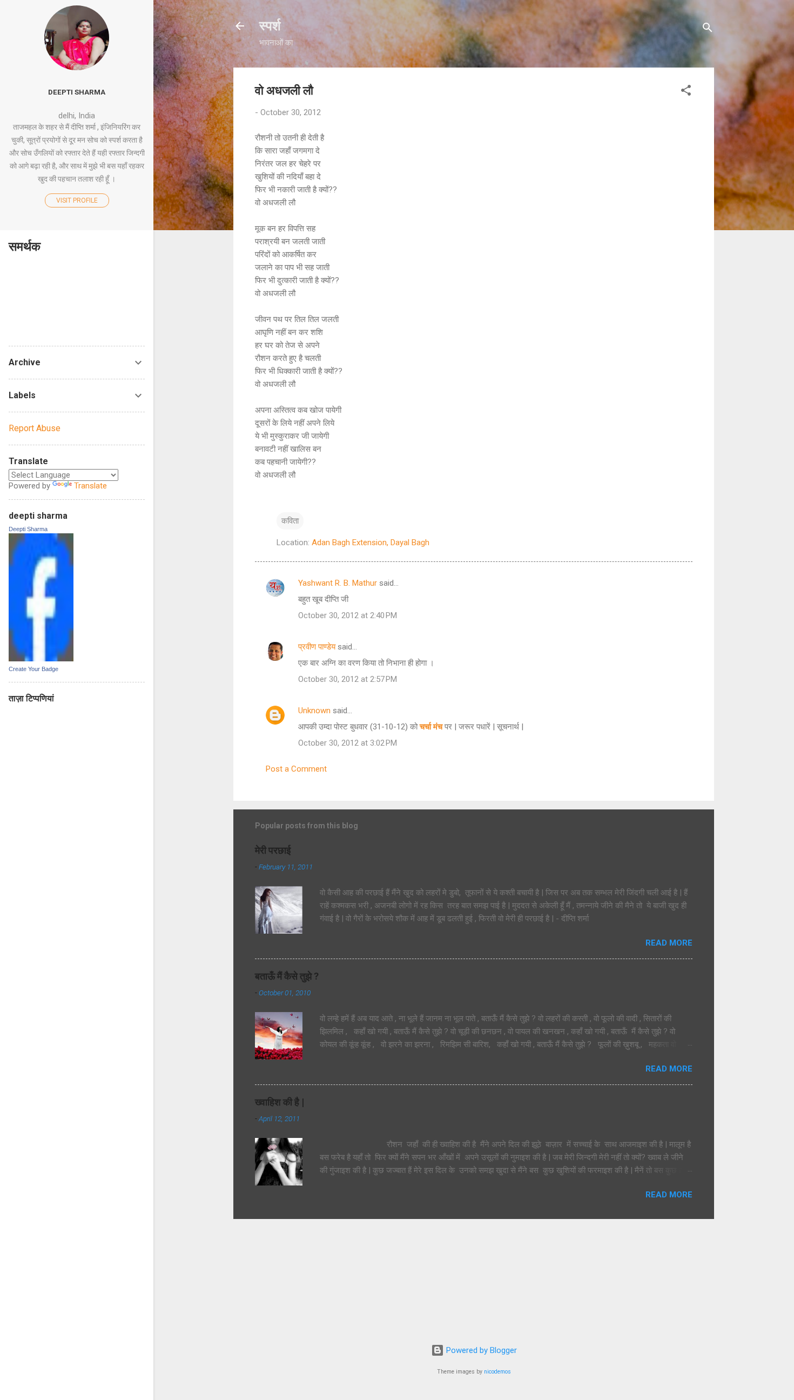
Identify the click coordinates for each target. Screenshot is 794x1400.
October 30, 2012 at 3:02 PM (347, 743)
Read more (668, 943)
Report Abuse (34, 428)
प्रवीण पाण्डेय (316, 647)
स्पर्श (270, 25)
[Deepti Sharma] (41, 659)
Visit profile (77, 200)
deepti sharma (76, 92)
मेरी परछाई (273, 850)
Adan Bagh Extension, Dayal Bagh (370, 542)
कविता (290, 521)
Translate (90, 486)
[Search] (707, 29)
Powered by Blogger (480, 1350)
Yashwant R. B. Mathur (337, 583)
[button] (685, 92)
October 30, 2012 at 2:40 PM (347, 615)
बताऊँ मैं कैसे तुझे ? (287, 976)
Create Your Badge (33, 669)
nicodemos (497, 1371)
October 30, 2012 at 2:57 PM (347, 679)
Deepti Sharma (28, 529)
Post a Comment (296, 769)
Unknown (314, 710)
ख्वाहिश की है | (279, 1102)
